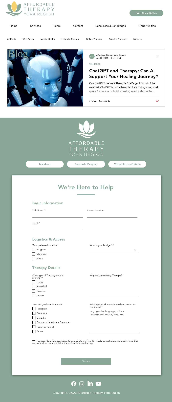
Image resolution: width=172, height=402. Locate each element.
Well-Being (28, 39)
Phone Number (95, 210)
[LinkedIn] (90, 383)
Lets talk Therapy (70, 39)
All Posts (11, 39)
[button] (113, 24)
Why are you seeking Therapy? (106, 275)
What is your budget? (101, 245)
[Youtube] (98, 383)
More (136, 39)
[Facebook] (73, 383)
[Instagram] (82, 383)
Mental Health (47, 39)
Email (35, 223)
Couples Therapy (118, 39)
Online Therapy (94, 39)
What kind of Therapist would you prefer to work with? (112, 305)
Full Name (38, 210)
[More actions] (158, 56)
